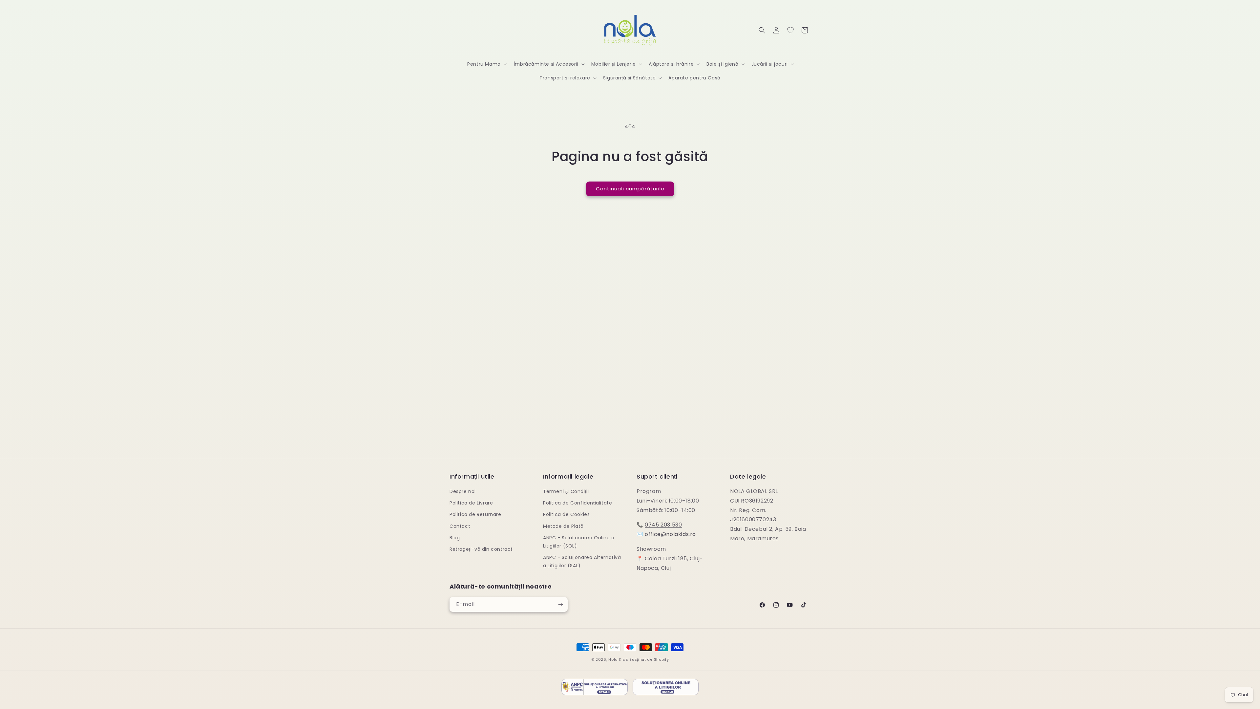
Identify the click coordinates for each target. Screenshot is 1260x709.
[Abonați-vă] (560, 604)
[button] (486, 64)
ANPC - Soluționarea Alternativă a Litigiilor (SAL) (582, 561)
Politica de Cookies (566, 514)
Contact (460, 526)
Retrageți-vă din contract (481, 549)
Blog (455, 537)
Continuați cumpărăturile (630, 188)
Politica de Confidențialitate (577, 503)
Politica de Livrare (471, 503)
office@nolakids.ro (670, 534)
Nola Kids (618, 659)
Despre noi (463, 491)
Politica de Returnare (475, 514)
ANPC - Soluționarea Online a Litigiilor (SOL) (579, 541)
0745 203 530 (663, 524)
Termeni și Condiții (566, 491)
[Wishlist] (790, 30)
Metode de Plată (563, 526)
